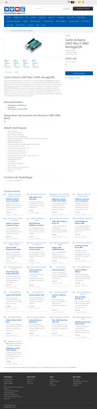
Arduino (9, 17)
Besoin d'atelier (81, 17)
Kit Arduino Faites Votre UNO (81, 246)
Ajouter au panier (79, 73)
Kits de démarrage (48, 21)
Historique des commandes (80, 381)
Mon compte (76, 379)
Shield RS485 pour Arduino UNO (81, 222)
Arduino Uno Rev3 (58, 270)
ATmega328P (69, 367)
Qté (66, 65)
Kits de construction (35, 21)
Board (22, 367)
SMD (75, 367)
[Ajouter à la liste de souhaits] (66, 35)
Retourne (29, 381)
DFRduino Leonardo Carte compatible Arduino (82, 201)
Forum (43, 25)
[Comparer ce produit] (69, 35)
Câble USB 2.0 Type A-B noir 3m (59, 222)
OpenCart (13, 405)
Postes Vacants (8, 381)
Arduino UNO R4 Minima (81, 271)
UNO (10, 367)
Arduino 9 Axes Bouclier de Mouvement (80, 298)
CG (5, 385)
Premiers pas (11, 107)
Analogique (34, 367)
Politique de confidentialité (11, 394)
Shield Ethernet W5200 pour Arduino (36, 224)
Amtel (64, 367)
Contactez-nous (31, 379)
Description (8, 72)
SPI (38, 367)
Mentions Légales (8, 383)
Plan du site (30, 383)
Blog (37, 25)
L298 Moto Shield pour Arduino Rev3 (83, 323)
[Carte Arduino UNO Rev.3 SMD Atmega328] (33, 45)
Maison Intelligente (61, 21)
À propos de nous (8, 379)
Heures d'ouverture (9, 393)
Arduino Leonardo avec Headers (35, 271)
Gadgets (25, 21)
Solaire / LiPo (70, 17)
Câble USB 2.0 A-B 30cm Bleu (35, 198)
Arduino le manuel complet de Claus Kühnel (12, 225)
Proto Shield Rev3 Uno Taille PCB (60, 321)
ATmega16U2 (52, 367)
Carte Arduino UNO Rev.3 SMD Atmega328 (21, 30)
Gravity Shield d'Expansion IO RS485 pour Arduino (13, 249)
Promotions (53, 385)
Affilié (51, 383)
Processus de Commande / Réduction (14, 387)
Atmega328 (45, 367)
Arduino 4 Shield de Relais (59, 296)
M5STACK (33, 17)
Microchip (59, 367)
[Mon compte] (87, 2)
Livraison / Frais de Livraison (11, 391)
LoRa (27, 17)
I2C (41, 367)
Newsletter (76, 385)
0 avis (66, 78)
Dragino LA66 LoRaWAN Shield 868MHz (58, 249)
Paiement (6, 389)
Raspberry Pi (42, 17)
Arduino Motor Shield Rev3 (13, 321)
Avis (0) (17, 72)
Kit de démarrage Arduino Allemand (12, 273)
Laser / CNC (10, 25)
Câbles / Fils (51, 17)
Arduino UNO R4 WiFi (13, 295)
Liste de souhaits (77, 383)
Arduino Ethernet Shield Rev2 (35, 321)
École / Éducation (20, 25)
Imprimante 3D (86, 21)
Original (14, 367)
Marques (52, 379)
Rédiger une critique (74, 78)
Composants (61, 17)
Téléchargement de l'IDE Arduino (17, 105)
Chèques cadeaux (54, 381)
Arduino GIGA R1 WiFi (36, 295)
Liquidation (31, 25)
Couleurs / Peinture (74, 21)
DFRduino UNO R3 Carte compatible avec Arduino (12, 201)
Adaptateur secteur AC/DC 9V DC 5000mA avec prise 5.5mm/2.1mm (59, 202)
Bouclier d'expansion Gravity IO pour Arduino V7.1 (36, 249)
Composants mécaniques (13, 21)
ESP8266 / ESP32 (18, 17)
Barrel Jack (28, 367)
